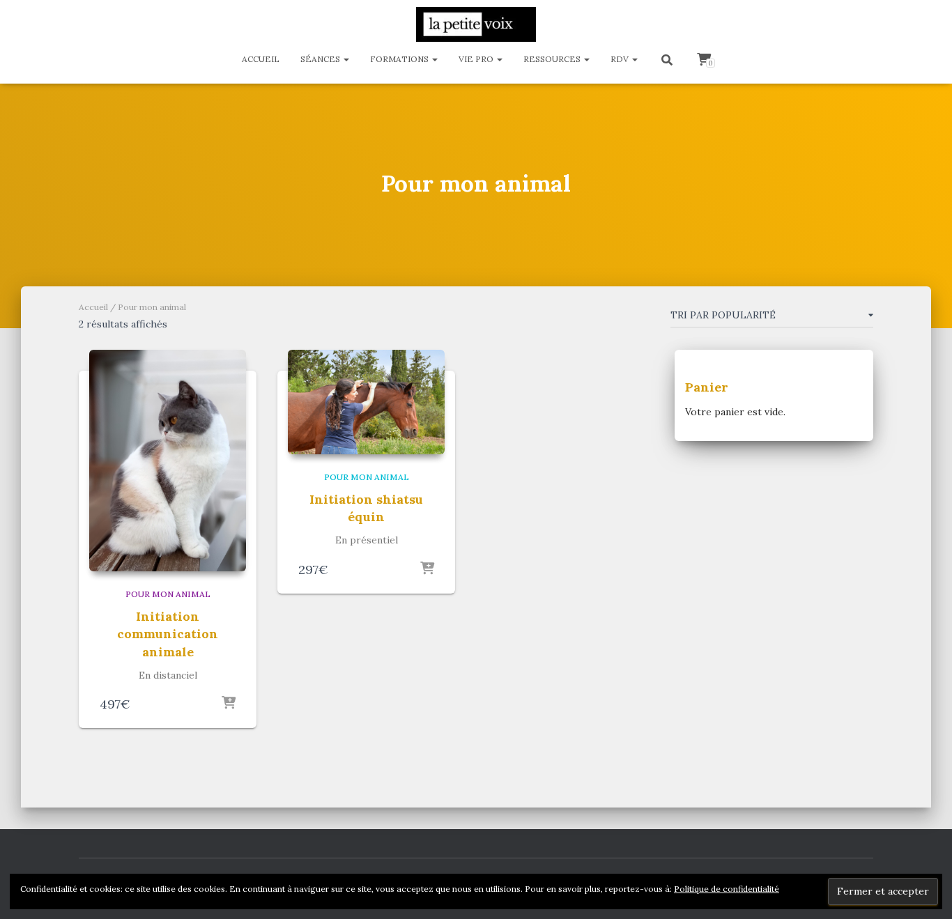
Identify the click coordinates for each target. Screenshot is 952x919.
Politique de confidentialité (726, 888)
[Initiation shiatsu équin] (366, 402)
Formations (400, 59)
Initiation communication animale (167, 633)
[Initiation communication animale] (167, 460)
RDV (621, 59)
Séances (321, 59)
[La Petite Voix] (476, 24)
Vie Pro (477, 59)
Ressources (553, 59)
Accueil (260, 59)
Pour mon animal (167, 594)
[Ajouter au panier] (229, 704)
